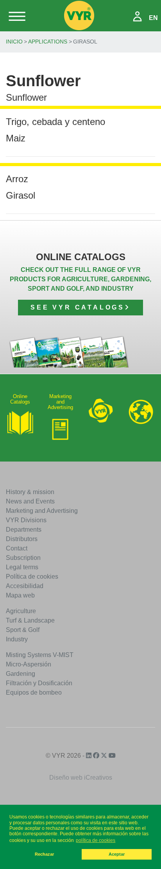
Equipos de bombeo (34, 692)
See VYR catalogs (77, 307)
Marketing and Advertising (42, 510)
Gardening (20, 673)
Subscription (23, 557)
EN (153, 17)
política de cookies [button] (95, 840)
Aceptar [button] (117, 854)
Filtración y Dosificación (39, 683)
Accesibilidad (24, 586)
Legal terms (22, 567)
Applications (47, 41)
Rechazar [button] (44, 854)
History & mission (30, 492)
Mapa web (20, 595)
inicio (14, 41)
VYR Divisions (26, 520)
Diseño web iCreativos (80, 777)
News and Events (30, 501)
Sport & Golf (22, 629)
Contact (16, 548)
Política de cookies (32, 576)
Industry (17, 639)
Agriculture (21, 611)
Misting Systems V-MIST (39, 655)
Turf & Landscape (30, 620)
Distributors (22, 539)
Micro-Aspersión (28, 664)
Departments (23, 529)
